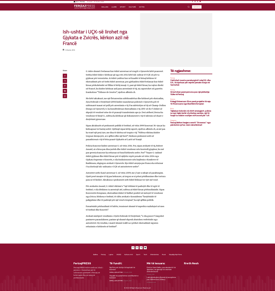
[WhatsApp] (65, 96)
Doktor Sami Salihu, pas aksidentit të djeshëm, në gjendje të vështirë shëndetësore (161, 269)
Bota (172, 109)
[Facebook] (192, 1)
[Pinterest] (65, 86)
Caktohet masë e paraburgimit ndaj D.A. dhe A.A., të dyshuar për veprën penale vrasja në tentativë (190, 82)
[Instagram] (195, 1)
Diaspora (173, 120)
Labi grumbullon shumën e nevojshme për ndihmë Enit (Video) (161, 278)
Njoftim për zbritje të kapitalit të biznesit (122, 268)
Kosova (172, 99)
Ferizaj (172, 78)
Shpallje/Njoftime (116, 272)
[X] (197, 1)
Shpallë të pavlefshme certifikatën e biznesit (123, 277)
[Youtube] (200, 1)
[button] (188, 7)
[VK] (65, 91)
